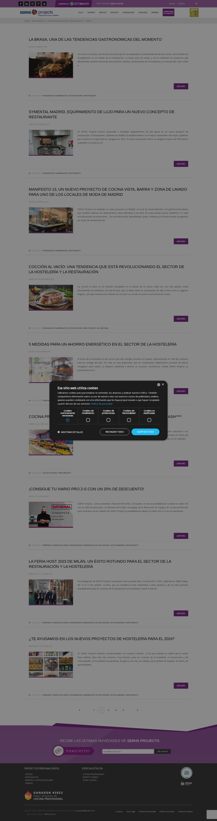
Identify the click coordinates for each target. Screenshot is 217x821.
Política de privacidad (101, 403)
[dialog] (108, 410)
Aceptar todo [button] (145, 431)
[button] (70, 431)
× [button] (163, 384)
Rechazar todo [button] (115, 431)
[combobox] (158, 384)
